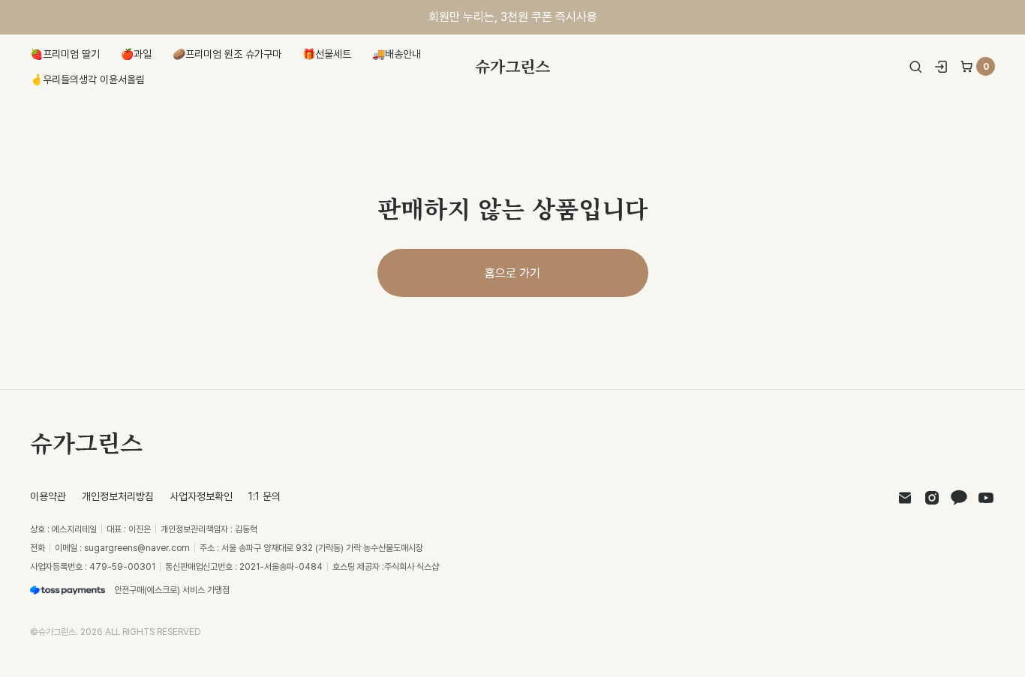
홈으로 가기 (512, 273)
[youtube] (986, 498)
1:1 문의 (264, 496)
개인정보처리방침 (118, 496)
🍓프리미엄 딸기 (65, 53)
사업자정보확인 (201, 496)
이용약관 (48, 496)
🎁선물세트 (326, 53)
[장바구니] (966, 66)
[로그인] (940, 66)
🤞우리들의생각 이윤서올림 (87, 79)
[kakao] (959, 498)
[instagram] (932, 498)
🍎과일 (136, 53)
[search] (915, 66)
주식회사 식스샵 (411, 566)
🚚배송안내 (396, 53)
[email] (905, 498)
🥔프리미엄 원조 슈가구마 (227, 53)
